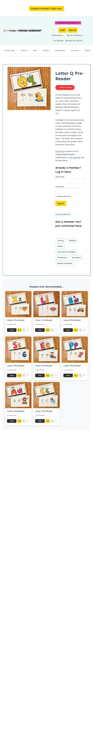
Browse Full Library (74, 40)
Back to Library (66, 87)
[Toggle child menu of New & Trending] (82, 35)
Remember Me (63, 196)
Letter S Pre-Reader (15, 366)
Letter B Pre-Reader (72, 320)
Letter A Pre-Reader (15, 411)
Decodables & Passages (66, 252)
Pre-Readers (62, 258)
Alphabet (72, 240)
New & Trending (74, 35)
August (60, 246)
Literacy (60, 240)
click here (73, 157)
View (11, 330)
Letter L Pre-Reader (44, 320)
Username (59, 177)
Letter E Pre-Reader (44, 366)
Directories (57, 35)
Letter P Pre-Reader (72, 366)
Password (59, 186)
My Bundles (58, 40)
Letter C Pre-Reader (44, 411)
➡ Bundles (68, 23)
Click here (59, 151)
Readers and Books (64, 263)
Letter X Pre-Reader (15, 320)
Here (78, 225)
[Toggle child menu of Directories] (63, 35)
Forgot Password (63, 214)
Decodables (76, 258)
